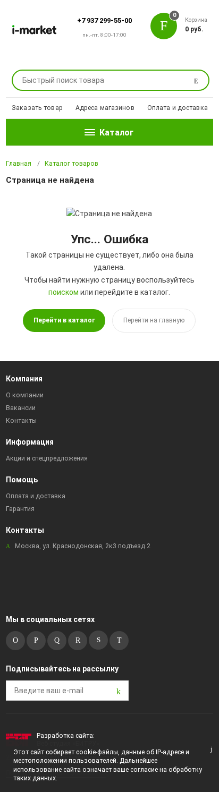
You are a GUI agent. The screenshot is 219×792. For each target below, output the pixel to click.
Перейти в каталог (64, 320)
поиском (63, 292)
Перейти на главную (153, 320)
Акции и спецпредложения (47, 458)
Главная (18, 163)
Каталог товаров (71, 163)
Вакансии (21, 408)
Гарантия (20, 509)
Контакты (21, 420)
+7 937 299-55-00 (104, 20)
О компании (25, 395)
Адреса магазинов (104, 108)
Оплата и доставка (177, 108)
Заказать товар (37, 108)
